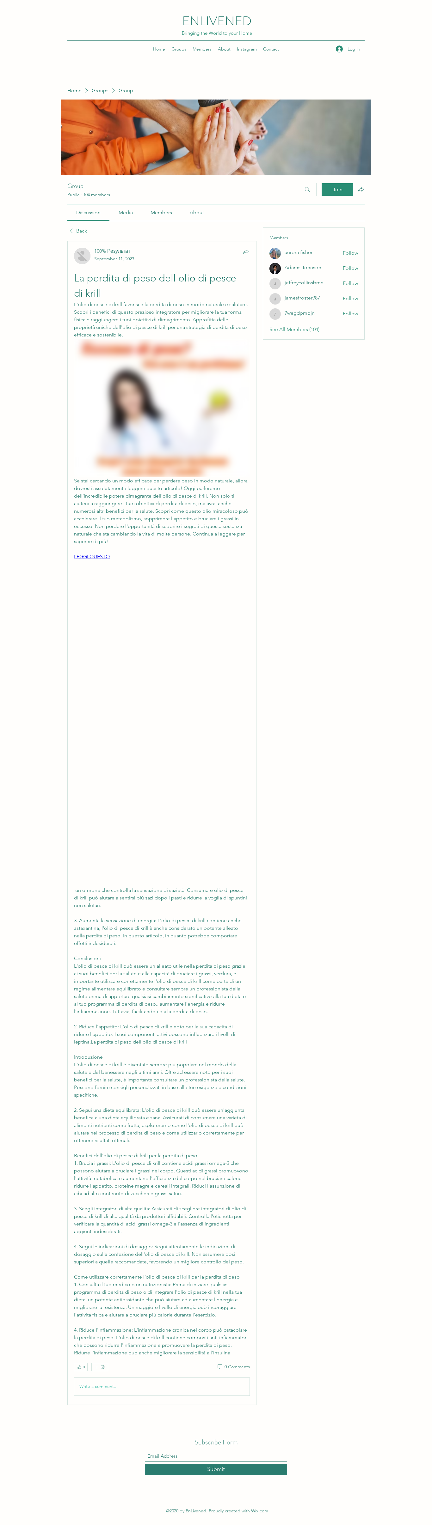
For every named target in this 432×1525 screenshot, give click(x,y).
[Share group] (361, 189)
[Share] (246, 251)
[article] (161, 823)
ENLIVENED (217, 21)
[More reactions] (99, 1367)
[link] (88, 212)
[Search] (307, 189)
